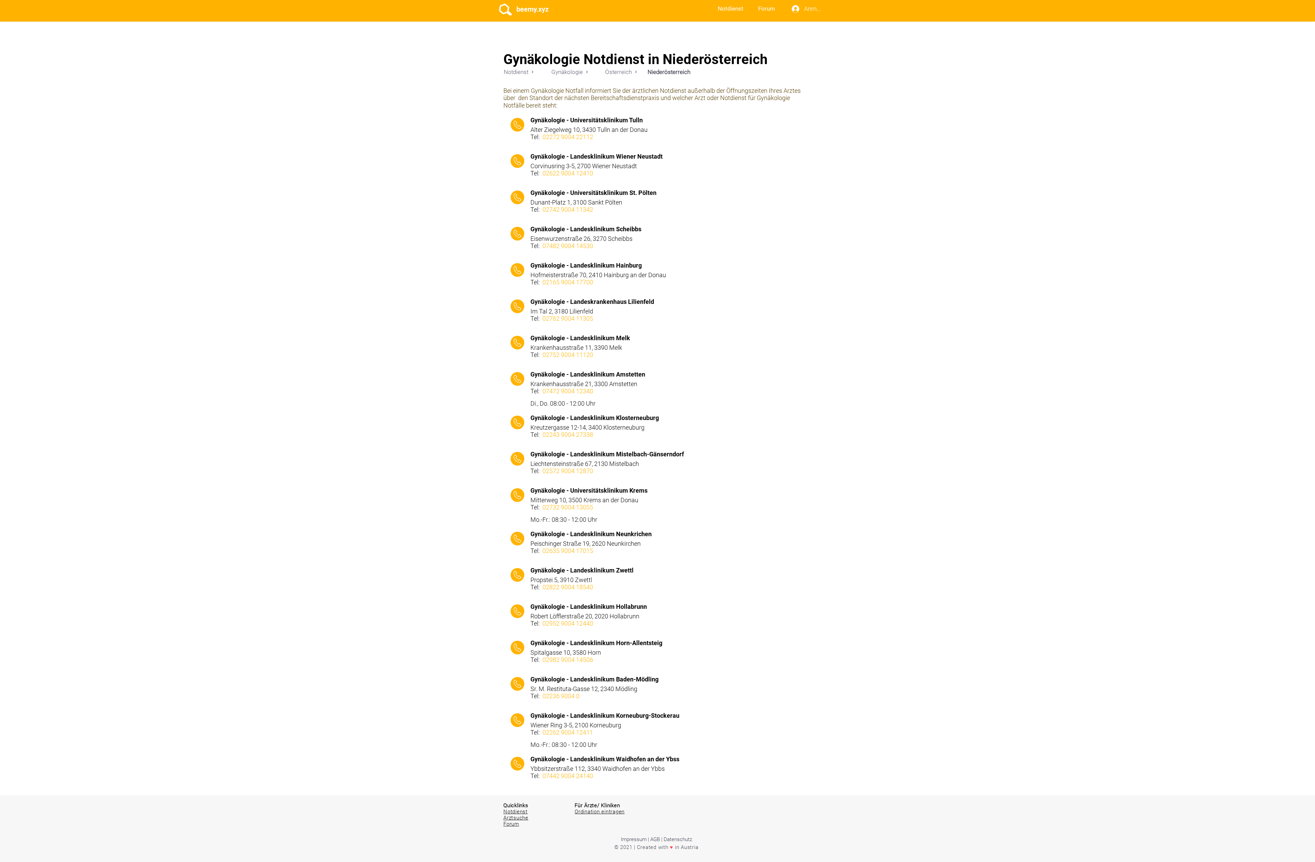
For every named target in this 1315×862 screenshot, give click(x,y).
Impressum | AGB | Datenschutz (656, 839)
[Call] (517, 125)
